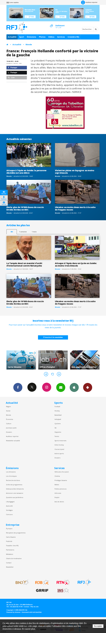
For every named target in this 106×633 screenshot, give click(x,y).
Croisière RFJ (73, 37)
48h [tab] (11, 232)
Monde (29, 44)
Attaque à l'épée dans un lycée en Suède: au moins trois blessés (76, 264)
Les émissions (11, 472)
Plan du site (35, 606)
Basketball (58, 415)
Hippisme (58, 432)
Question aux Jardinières (14, 497)
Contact (8, 563)
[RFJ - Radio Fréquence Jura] (84, 582)
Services (61, 37)
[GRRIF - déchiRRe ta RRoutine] (42, 590)
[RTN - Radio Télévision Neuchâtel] (63, 582)
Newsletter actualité (13, 440)
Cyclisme (58, 423)
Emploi (57, 497)
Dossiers (9, 432)
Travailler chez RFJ (12, 545)
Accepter (98, 626)
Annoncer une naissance (14, 493)
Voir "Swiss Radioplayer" (86, 359)
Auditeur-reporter (91, 2)
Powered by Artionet (13, 612)
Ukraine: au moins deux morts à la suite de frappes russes (75, 208)
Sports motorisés (60, 440)
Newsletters (60, 387)
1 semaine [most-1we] (23, 232)
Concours (9, 514)
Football (57, 406)
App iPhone (74, 387)
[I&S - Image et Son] (63, 590)
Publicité (9, 541)
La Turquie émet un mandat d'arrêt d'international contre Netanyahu (24, 264)
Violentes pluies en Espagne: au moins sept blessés (74, 171)
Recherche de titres (13, 480)
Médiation (9, 554)
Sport (21, 37)
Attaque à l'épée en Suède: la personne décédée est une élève (26, 171)
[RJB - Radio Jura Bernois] (42, 582)
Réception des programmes (15, 533)
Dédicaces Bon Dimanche (15, 489)
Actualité (12, 37)
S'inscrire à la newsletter (53, 337)
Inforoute (58, 493)
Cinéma (57, 476)
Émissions (31, 37)
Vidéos (51, 37)
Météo (57, 484)
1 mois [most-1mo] (34, 232)
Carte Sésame (11, 537)
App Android (87, 387)
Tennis (57, 436)
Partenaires (10, 550)
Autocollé (9, 506)
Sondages (9, 510)
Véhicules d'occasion (62, 472)
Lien (13, 77)
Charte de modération (14, 558)
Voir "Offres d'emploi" (22, 359)
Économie (9, 419)
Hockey (57, 411)
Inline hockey (59, 445)
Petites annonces (60, 489)
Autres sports (59, 453)
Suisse (8, 411)
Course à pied (59, 449)
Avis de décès (59, 501)
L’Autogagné (10, 501)
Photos (42, 37)
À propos (9, 528)
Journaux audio (11, 428)
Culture (8, 423)
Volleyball (58, 419)
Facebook (17, 387)
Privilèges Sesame (61, 480)
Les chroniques (11, 476)
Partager (13, 68)
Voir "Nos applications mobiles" (54, 359)
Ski (55, 428)
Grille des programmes (14, 484)
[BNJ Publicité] (21, 582)
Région (8, 406)
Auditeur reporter (12, 436)
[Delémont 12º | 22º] (51, 23)
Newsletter (10, 567)
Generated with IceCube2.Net (32, 612)
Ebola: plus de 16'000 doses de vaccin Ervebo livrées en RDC (25, 208)
